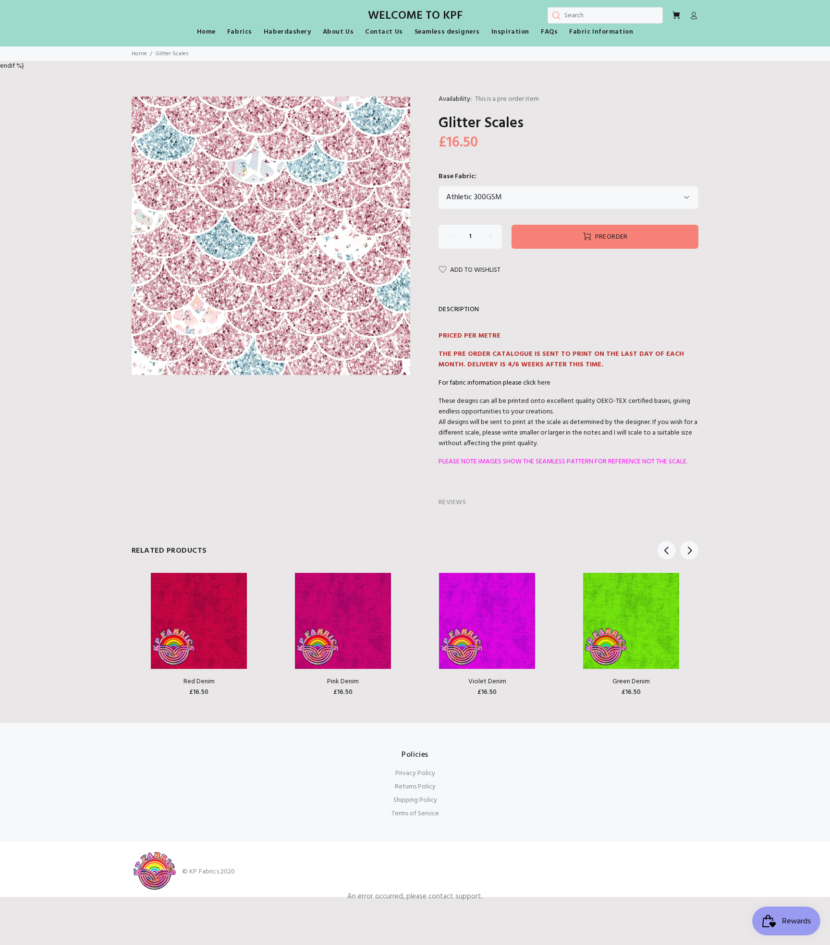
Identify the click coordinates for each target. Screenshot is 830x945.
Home (139, 54)
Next (689, 550)
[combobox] (605, 15)
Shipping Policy (415, 800)
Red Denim (199, 681)
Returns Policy (415, 786)
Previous (667, 550)
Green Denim (631, 681)
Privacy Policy (415, 773)
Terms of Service (415, 813)
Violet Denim (487, 681)
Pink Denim (343, 681)
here (543, 382)
